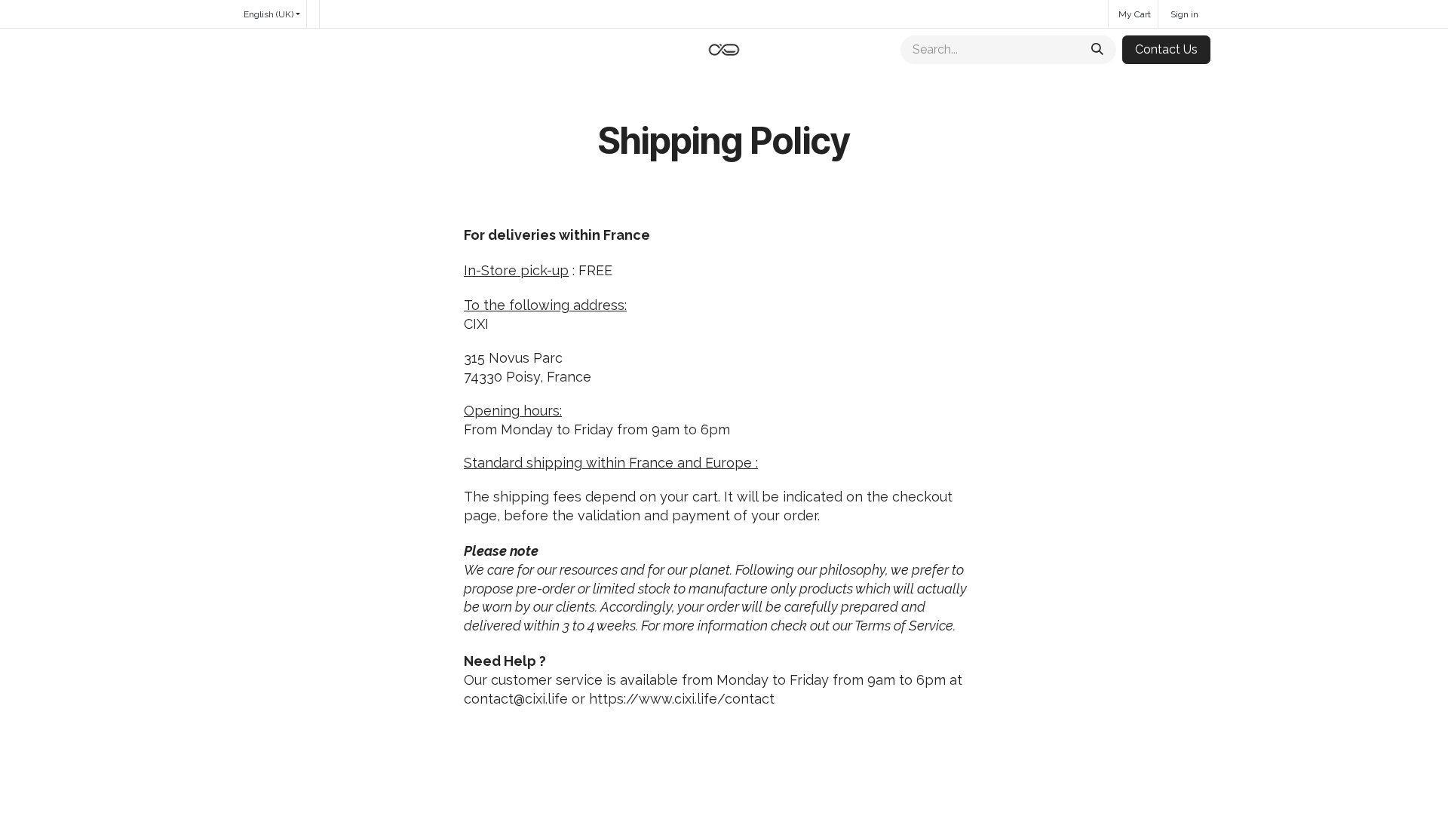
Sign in (1184, 14)
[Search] (1097, 49)
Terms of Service (903, 625)
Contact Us (1166, 49)
